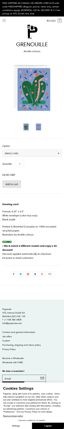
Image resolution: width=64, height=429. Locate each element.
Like (13, 274)
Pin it (28, 274)
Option (6, 145)
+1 (42, 274)
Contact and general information (18, 332)
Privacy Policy (9, 349)
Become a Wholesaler (13, 358)
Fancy (35, 274)
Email (50, 274)
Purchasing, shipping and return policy (21, 345)
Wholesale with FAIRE (12, 362)
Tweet (21, 274)
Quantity (7, 163)
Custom (6, 340)
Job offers (7, 336)
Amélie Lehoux (32, 51)
